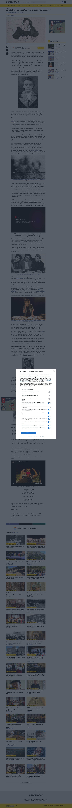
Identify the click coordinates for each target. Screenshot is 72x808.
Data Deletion (30, 436)
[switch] (49, 392)
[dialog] (36, 404)
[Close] (54, 371)
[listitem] (36, 389)
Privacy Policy (42, 436)
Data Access (36, 436)
